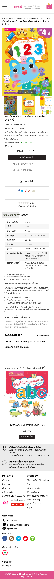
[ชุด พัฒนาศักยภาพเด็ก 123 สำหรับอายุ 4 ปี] (10, 105)
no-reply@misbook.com (18, 524)
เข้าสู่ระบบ (6, 488)
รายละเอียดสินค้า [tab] (10, 214)
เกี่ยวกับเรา (6, 480)
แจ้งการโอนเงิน (33, 488)
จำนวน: (20, 151)
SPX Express (8, 565)
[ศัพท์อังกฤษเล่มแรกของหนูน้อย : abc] (27, 394)
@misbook (12, 528)
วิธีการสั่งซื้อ (29, 181)
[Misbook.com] (27, 6)
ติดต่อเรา (6, 484)
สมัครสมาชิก (7, 492)
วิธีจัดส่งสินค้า (33, 492)
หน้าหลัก (6, 18)
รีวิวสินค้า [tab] (23, 214)
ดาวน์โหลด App (33, 499)
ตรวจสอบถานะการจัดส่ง (37, 495)
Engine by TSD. (27, 577)
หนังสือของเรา (17, 18)
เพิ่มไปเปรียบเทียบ (24, 169)
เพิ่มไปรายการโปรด (24, 164)
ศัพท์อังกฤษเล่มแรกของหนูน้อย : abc (27, 424)
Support (30, 507)
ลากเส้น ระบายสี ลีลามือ (35, 18)
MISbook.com (23, 573)
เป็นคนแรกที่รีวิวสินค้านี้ (27, 206)
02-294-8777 (12, 520)
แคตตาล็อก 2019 (34, 503)
